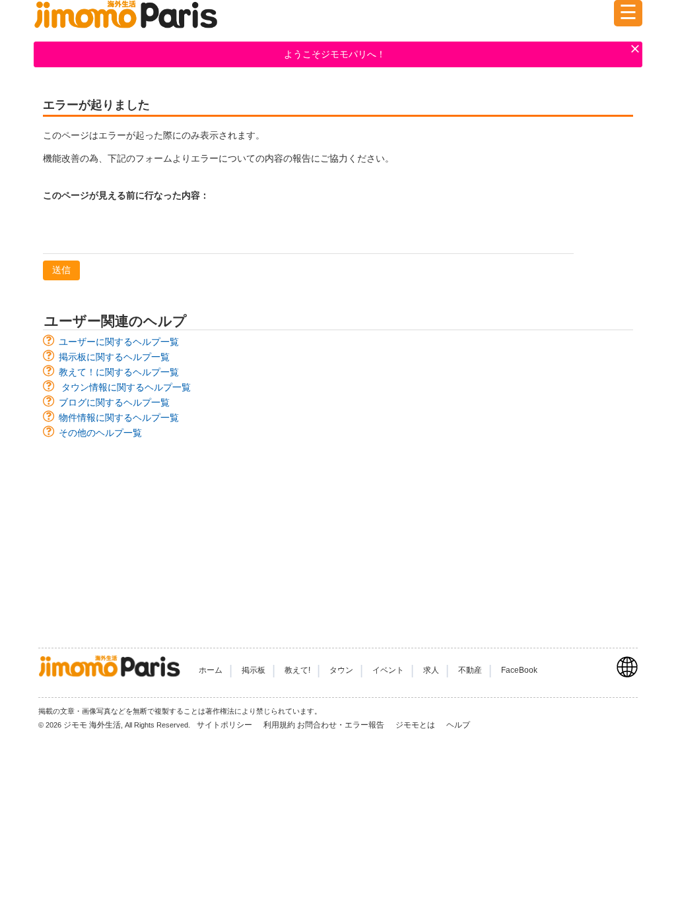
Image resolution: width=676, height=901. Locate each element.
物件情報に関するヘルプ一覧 (119, 417)
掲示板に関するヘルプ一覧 (114, 357)
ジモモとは (416, 725)
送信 (61, 269)
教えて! (297, 670)
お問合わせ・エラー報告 (341, 725)
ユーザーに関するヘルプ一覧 (119, 341)
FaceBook (519, 670)
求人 (431, 670)
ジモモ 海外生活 (92, 725)
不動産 (470, 670)
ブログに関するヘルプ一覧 (114, 402)
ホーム (210, 670)
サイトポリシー (225, 725)
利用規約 (279, 725)
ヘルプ (458, 725)
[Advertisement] (338, 537)
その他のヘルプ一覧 (100, 432)
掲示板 (253, 670)
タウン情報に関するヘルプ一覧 (126, 387)
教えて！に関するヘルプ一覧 (119, 372)
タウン (341, 670)
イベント (388, 670)
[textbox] (308, 233)
